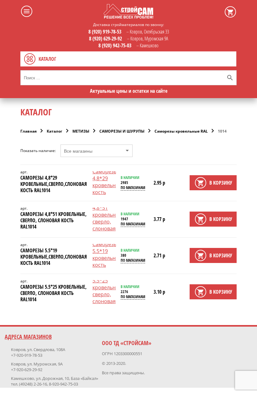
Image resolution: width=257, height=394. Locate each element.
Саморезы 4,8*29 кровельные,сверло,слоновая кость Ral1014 (53, 184)
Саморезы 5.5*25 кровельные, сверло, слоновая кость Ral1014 (53, 293)
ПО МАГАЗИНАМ (133, 187)
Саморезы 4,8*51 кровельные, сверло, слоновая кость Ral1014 (53, 220)
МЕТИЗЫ (80, 131)
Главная (28, 131)
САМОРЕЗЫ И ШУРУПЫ (121, 131)
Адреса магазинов (28, 336)
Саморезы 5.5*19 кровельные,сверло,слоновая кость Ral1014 (53, 256)
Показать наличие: (38, 150)
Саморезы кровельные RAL (181, 131)
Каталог (54, 131)
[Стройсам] (128, 16)
